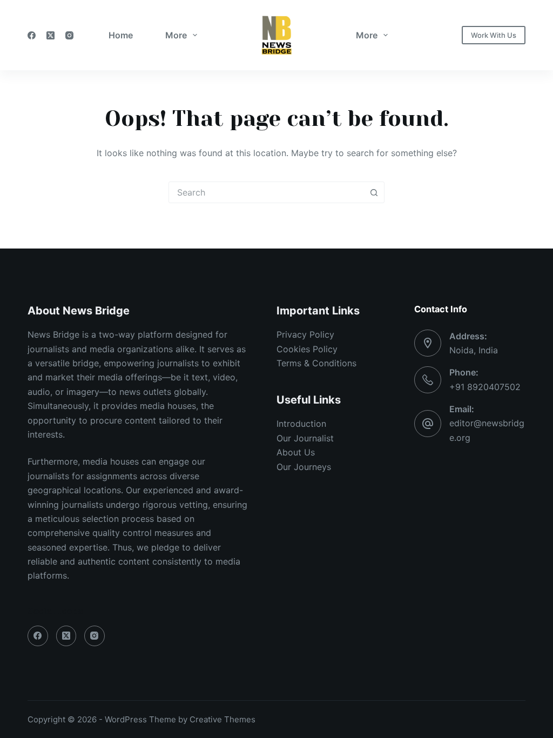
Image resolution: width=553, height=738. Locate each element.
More (176, 35)
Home (121, 35)
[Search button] (373, 192)
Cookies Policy (307, 349)
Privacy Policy (305, 334)
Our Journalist (305, 438)
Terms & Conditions (316, 363)
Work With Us (493, 35)
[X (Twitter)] (50, 35)
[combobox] (266, 192)
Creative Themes (222, 719)
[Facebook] (32, 35)
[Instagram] (69, 35)
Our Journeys (303, 466)
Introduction (301, 423)
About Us (295, 452)
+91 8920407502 (485, 386)
